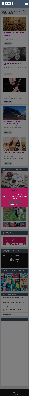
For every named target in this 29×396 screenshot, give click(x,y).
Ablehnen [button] (18, 202)
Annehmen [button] (11, 202)
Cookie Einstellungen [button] (14, 204)
